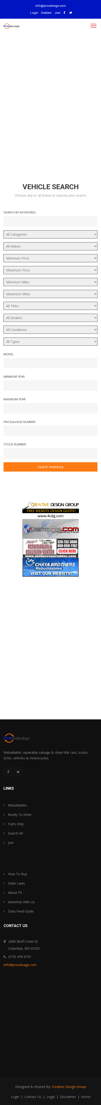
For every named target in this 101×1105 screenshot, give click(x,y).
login (15, 1096)
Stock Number (15, 444)
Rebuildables (17, 805)
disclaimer (68, 1096)
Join (57, 12)
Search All (15, 833)
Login (34, 12)
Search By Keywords (20, 212)
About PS (14, 892)
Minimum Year (14, 376)
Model (9, 354)
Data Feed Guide (20, 911)
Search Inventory (50, 467)
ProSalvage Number (19, 422)
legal (51, 1096)
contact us (33, 1096)
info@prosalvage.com (50, 5)
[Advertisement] (50, 104)
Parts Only (15, 824)
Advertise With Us (21, 902)
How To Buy (17, 874)
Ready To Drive (19, 814)
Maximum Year (15, 399)
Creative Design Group (69, 1086)
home (85, 1096)
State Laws (16, 883)
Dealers (46, 12)
